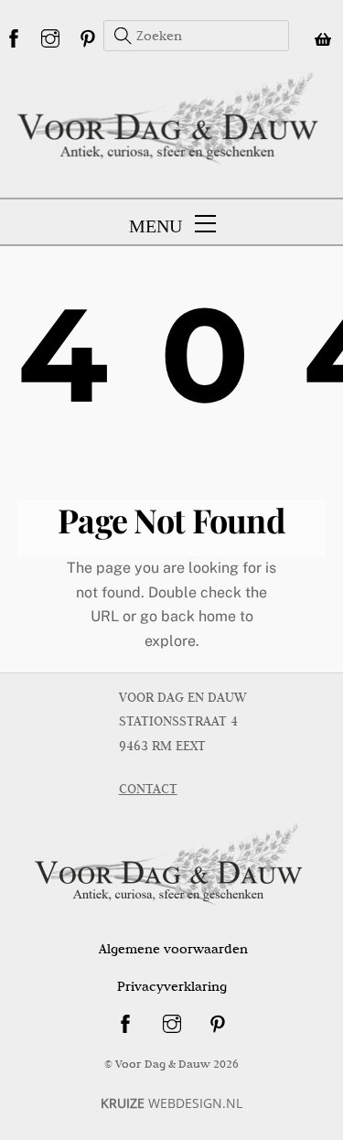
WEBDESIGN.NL (171, 1103)
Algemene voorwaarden (173, 949)
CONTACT (148, 788)
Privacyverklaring (172, 986)
